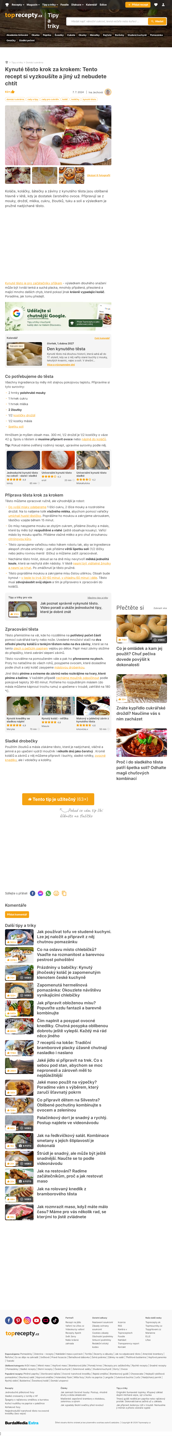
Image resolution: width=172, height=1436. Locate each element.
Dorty (116, 1369)
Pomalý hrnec (95, 1365)
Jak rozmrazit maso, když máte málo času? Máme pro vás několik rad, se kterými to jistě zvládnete (72, 1211)
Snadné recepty (158, 1365)
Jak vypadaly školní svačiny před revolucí (82, 1405)
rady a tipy (33, 99)
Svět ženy (71, 1336)
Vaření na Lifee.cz (75, 1325)
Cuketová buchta (124, 1377)
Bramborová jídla (77, 1365)
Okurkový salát (26, 1377)
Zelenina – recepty (44, 1354)
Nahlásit (122, 1340)
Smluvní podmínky (101, 1340)
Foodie (121, 1336)
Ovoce (124, 1369)
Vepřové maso (59, 1365)
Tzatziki (10, 1360)
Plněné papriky (31, 1373)
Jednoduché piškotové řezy (19, 1392)
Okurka (35, 35)
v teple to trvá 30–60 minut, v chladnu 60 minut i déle (59, 577)
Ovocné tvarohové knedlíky (76, 1373)
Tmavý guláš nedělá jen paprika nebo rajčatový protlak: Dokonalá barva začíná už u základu (140, 1400)
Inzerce (122, 1322)
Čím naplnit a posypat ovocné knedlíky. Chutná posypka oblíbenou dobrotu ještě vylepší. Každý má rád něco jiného (72, 1028)
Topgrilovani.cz (153, 1329)
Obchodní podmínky (102, 1336)
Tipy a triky (53, 21)
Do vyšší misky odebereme (27, 507)
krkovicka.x (82, 729)
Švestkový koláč (40, 1380)
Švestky (59, 35)
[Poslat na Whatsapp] (48, 893)
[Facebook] (9, 1320)
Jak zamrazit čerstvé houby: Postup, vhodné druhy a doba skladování (84, 1393)
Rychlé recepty (140, 1365)
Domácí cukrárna (34, 62)
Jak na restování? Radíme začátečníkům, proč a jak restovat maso (70, 1176)
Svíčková (44, 1357)
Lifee (148, 1340)
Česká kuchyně (63, 1369)
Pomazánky (26, 1354)
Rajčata (107, 35)
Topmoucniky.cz (153, 1325)
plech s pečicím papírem (31, 648)
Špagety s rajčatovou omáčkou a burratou (27, 1399)
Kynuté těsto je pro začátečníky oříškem (33, 283)
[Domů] (6, 62)
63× (8, 92)
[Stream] (46, 1320)
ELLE (147, 1336)
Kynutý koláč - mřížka (55, 718)
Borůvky (119, 35)
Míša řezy (79, 1377)
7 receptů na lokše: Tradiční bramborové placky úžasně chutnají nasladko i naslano (72, 1047)
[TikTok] (55, 1320)
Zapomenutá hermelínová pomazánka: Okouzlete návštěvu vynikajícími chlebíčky (69, 990)
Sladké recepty (28, 1369)
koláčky (75, 99)
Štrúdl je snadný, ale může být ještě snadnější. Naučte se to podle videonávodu (71, 1158)
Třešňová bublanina (136, 1357)
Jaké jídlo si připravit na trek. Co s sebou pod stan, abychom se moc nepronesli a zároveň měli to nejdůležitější (70, 1068)
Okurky (83, 35)
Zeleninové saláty (82, 1369)
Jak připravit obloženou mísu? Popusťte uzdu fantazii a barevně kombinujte (69, 1007)
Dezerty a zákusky (103, 1354)
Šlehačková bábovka (79, 1357)
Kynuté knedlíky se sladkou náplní (18, 720)
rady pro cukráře (50, 99)
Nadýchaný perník (151, 1377)
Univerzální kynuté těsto (57, 472)
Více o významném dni (61, 364)
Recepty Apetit (73, 1332)
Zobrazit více (160, 608)
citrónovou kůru (19, 539)
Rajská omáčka (100, 1373)
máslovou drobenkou (69, 667)
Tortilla (88, 1354)
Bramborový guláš (119, 1373)
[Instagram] (27, 1320)
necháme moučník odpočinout (77, 678)
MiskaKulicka (83, 483)
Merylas (11, 729)
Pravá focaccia (58, 1357)
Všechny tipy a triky (98, 597)
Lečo (137, 1377)
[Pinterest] (18, 1320)
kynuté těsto (89, 99)
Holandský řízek (63, 1377)
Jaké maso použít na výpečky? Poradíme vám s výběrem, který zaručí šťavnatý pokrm (68, 1087)
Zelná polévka (99, 1357)
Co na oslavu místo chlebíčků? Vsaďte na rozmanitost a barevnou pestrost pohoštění (70, 954)
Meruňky (95, 35)
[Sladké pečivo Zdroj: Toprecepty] (44, 175)
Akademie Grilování (17, 35)
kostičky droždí (24, 415)
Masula (45, 726)
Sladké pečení (27, 40)
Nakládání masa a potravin (69, 1354)
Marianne (150, 1332)
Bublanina (25, 1380)
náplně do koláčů (94, 439)
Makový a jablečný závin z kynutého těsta (92, 720)
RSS (120, 1325)
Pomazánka (156, 35)
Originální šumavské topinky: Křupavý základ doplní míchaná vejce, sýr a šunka (139, 1393)
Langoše (108, 1377)
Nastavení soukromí (102, 1322)
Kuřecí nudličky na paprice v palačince (25, 1403)
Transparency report (128, 1343)
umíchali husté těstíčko (24, 516)
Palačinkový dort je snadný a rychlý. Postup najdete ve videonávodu (72, 1120)
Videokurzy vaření (75, 1329)
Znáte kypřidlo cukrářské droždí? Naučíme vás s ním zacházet (140, 713)
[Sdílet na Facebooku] (32, 893)
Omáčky (11, 40)
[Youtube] (36, 1320)
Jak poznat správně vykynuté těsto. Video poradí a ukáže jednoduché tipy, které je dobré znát (71, 607)
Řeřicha (9, 1357)
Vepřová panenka (157, 1357)
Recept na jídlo (73, 1322)
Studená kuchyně (137, 35)
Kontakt (122, 1347)
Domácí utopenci (59, 1380)
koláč (65, 99)
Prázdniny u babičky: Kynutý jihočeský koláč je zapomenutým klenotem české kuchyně (69, 972)
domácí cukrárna (15, 99)
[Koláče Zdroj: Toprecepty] (71, 175)
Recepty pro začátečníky (117, 1365)
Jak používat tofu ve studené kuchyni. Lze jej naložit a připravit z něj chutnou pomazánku (74, 936)
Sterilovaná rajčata (50, 1373)
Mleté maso (44, 1365)
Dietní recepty (45, 1369)
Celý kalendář (102, 338)
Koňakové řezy (12, 1407)
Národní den (16, 346)
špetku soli (16, 426)
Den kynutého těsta (66, 348)
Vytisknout (56, 893)
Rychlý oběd (11, 1380)
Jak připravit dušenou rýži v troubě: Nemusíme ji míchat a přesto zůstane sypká (140, 1406)
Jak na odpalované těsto (128, 1354)
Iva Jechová (96, 92)
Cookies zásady (100, 1332)
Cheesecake (137, 1373)
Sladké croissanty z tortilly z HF (21, 1396)
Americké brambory (153, 1354)
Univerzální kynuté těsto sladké (91, 474)
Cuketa (71, 35)
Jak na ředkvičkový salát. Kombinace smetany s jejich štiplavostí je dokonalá (73, 1140)
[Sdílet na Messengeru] (40, 893)
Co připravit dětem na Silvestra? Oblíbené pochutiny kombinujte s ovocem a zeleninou (69, 1105)
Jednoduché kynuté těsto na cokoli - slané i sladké (22, 474)
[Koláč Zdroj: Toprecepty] (17, 175)
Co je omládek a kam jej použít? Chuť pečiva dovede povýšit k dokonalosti (139, 656)
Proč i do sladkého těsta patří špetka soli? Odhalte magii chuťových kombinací (141, 770)
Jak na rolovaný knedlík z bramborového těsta (61, 1191)
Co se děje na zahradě (26, 1357)
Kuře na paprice (94, 1377)
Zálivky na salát (116, 1357)
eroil (44, 480)
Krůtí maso (30, 1365)
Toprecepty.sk (152, 1322)
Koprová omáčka (44, 1377)
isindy (10, 483)
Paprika (47, 35)
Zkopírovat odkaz (64, 893)
